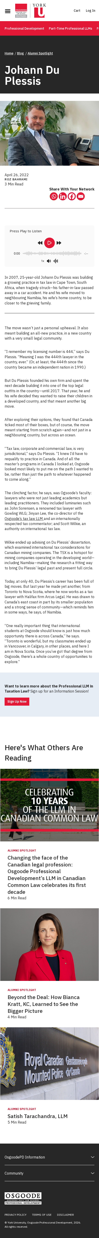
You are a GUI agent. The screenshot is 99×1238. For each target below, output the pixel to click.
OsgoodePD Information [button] (25, 1157)
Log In (90, 11)
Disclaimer (65, 1214)
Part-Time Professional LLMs (70, 28)
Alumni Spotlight (40, 53)
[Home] (30, 11)
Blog (20, 53)
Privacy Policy (15, 1214)
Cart (77, 11)
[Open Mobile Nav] (7, 11)
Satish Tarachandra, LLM (38, 1116)
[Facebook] (72, 196)
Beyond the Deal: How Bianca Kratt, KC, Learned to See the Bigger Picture (44, 1004)
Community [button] (14, 1173)
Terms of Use (42, 1214)
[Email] (81, 196)
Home (9, 53)
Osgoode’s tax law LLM (24, 518)
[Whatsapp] (54, 196)
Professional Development (24, 28)
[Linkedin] (63, 196)
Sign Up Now (16, 701)
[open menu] (7, 11)
